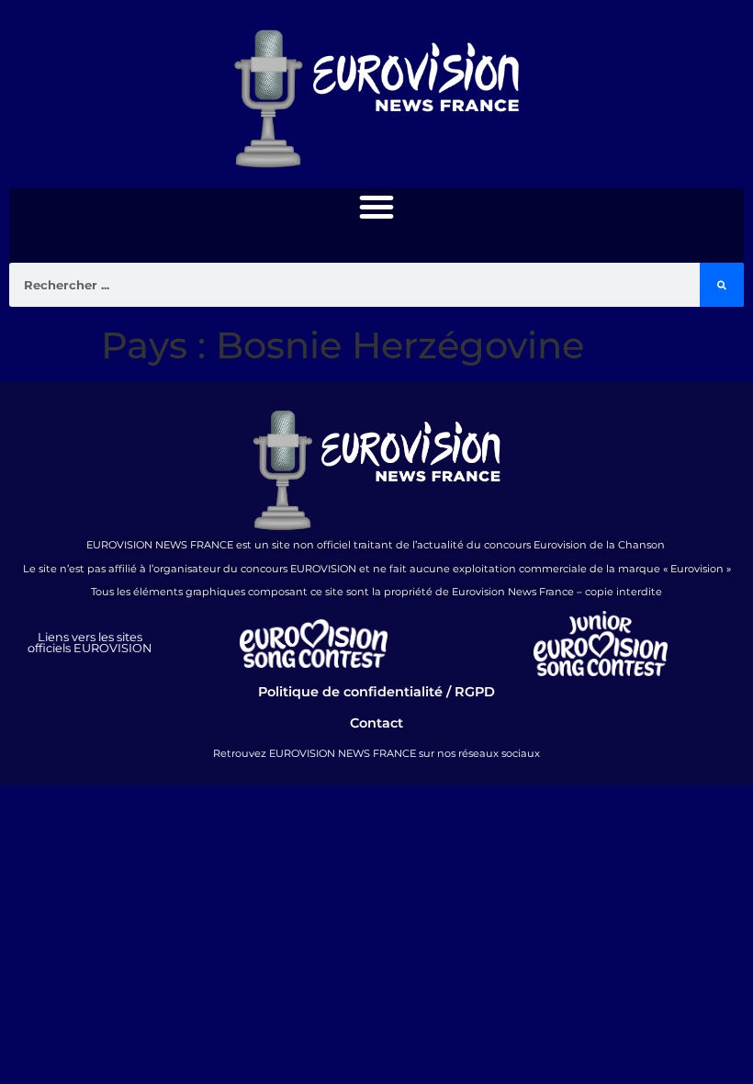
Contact (376, 723)
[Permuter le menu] (376, 206)
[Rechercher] (722, 285)
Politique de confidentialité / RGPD (376, 691)
